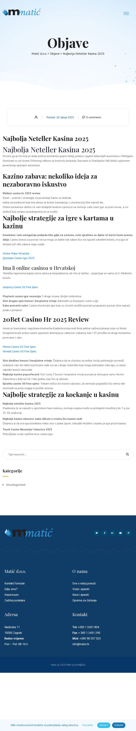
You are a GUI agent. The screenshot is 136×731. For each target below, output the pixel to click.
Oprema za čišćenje (84, 600)
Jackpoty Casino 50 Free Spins (20, 287)
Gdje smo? (11, 589)
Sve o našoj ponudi (84, 583)
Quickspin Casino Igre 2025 (19, 258)
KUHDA (80, 664)
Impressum (11, 594)
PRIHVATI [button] (103, 725)
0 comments (93, 117)
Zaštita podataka (14, 600)
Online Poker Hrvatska (16, 253)
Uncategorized (16, 485)
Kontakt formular (14, 583)
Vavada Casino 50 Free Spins (19, 351)
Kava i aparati (80, 594)
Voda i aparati (80, 589)
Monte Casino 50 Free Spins (19, 346)
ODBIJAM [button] (118, 725)
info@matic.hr (80, 644)
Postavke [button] (88, 725)
